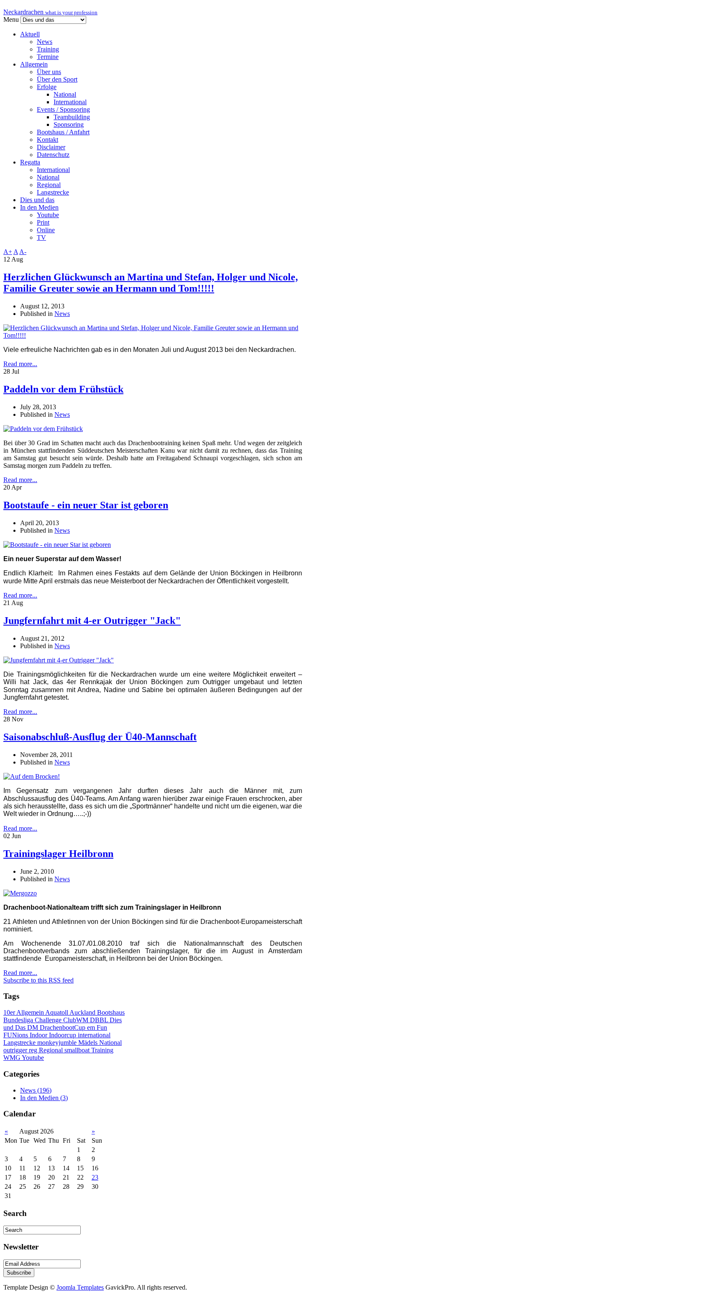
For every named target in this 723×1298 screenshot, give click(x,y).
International (70, 101)
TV (41, 237)
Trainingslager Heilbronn (58, 853)
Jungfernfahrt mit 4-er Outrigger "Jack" (92, 620)
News (44, 41)
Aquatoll (57, 1012)
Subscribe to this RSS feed (38, 980)
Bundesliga (19, 1020)
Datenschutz (53, 154)
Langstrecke (53, 192)
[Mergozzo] (20, 893)
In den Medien (39, 207)
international (94, 1035)
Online (46, 229)
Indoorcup (63, 1035)
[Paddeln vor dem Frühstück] (43, 428)
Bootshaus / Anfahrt (63, 132)
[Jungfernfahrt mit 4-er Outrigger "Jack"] (58, 660)
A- (22, 251)
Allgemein (34, 64)
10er (9, 1012)
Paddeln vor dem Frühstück (63, 389)
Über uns (49, 71)
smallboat (77, 1050)
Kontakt (47, 139)
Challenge (49, 1020)
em (92, 1027)
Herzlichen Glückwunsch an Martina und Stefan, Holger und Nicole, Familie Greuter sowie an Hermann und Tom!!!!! (150, 283)
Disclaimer (51, 147)
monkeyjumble (57, 1042)
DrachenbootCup (63, 1027)
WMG (12, 1057)
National (65, 94)
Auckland (83, 1012)
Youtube (48, 214)
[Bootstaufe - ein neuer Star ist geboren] (57, 544)
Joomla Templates (80, 1287)
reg (34, 1050)
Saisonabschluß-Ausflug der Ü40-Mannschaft (100, 736)
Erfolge (46, 86)
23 (95, 1177)
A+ (7, 251)
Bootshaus (111, 1012)
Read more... (20, 363)
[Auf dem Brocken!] (31, 776)
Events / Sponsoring (63, 109)
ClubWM (76, 1020)
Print (43, 222)
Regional (49, 184)
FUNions (16, 1035)
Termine (48, 56)
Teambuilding (72, 117)
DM (33, 1027)
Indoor (39, 1035)
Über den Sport (57, 79)
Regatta (30, 162)
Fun (102, 1027)
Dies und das (37, 199)
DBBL (100, 1020)
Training (48, 49)
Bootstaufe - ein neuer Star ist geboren (85, 505)
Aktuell (30, 34)
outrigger (16, 1050)
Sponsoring (69, 124)
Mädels (88, 1042)
